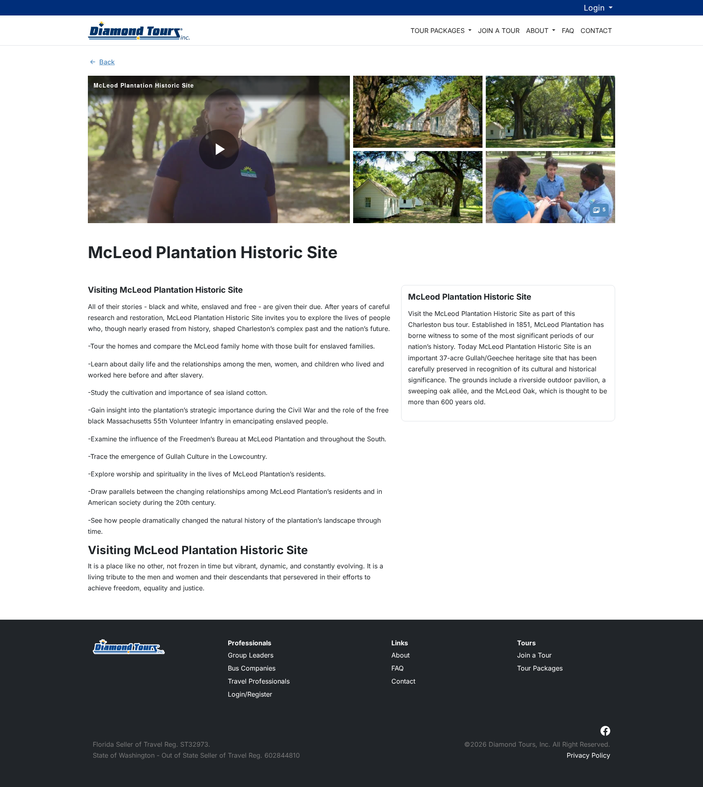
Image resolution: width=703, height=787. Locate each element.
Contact (596, 30)
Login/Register (250, 694)
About (538, 30)
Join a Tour (499, 30)
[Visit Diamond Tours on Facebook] (605, 730)
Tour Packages (438, 30)
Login (595, 8)
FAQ (568, 30)
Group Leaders (250, 655)
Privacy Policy (588, 755)
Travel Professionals (259, 681)
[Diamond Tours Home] (139, 30)
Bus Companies (251, 668)
